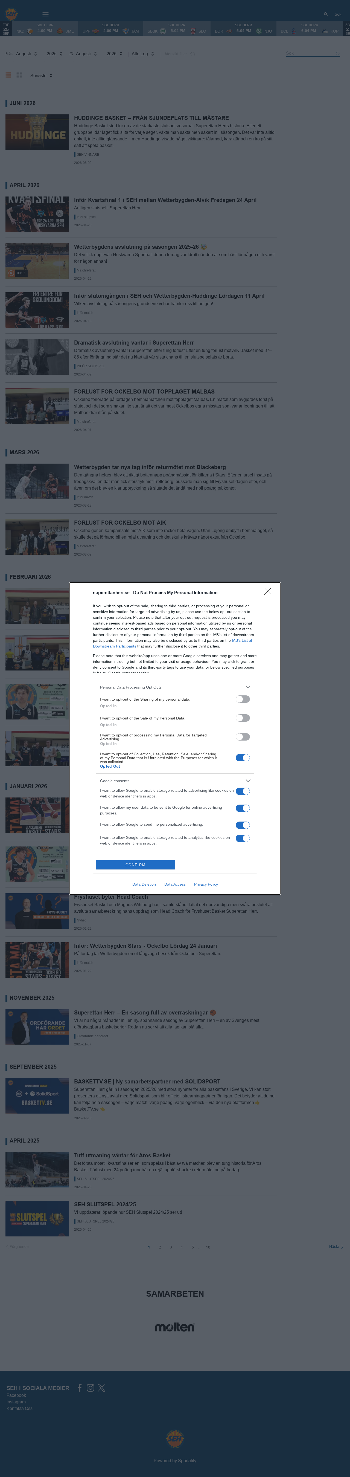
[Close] (269, 593)
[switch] (243, 699)
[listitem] (175, 687)
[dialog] (175, 738)
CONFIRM (136, 865)
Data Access (175, 884)
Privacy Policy (206, 884)
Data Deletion (144, 884)
